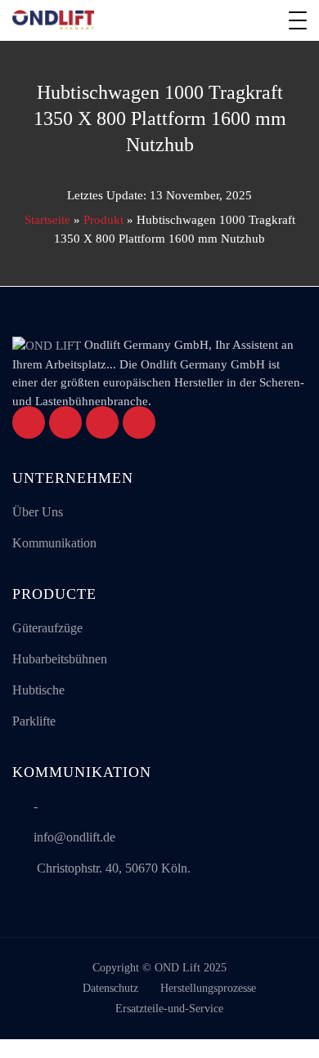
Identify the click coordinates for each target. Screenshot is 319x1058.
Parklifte (34, 721)
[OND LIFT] (53, 20)
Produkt (103, 219)
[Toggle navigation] (298, 20)
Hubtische (38, 690)
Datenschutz (110, 988)
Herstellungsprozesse (208, 988)
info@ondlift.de (74, 837)
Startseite (47, 219)
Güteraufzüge (47, 628)
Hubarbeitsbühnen (59, 659)
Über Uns (37, 512)
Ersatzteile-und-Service (169, 1008)
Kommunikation (54, 543)
